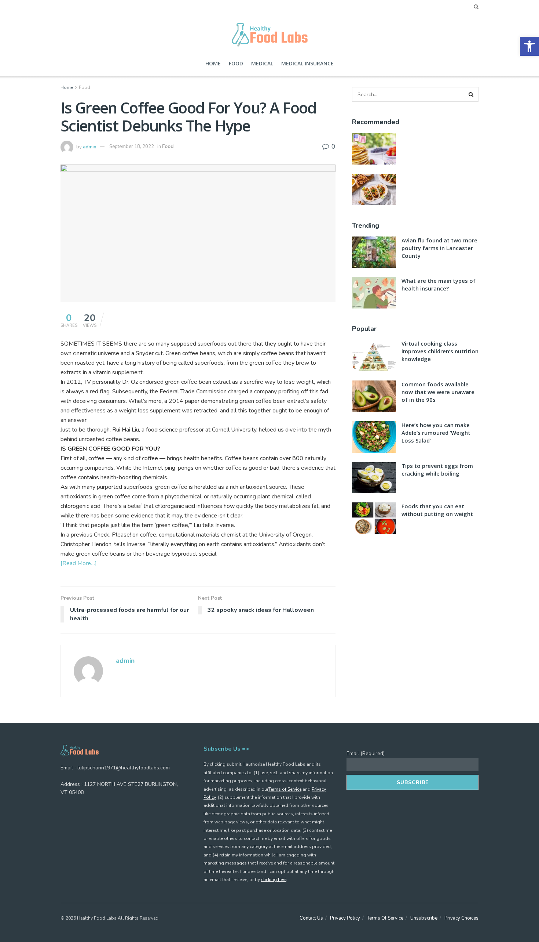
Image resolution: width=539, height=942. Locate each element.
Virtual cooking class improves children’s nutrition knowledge (440, 351)
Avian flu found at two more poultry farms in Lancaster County (439, 248)
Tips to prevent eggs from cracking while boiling (437, 469)
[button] (529, 46)
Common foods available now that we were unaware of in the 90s (438, 391)
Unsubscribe (423, 918)
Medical (262, 63)
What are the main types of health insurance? (439, 284)
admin (89, 146)
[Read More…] (78, 563)
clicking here (273, 880)
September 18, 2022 (131, 146)
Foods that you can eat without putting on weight (437, 509)
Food (236, 63)
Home (213, 63)
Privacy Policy (345, 918)
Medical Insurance (307, 63)
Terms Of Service (385, 918)
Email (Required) (365, 753)
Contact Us (311, 918)
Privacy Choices (461, 918)
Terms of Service (284, 789)
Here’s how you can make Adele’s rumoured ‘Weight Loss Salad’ (436, 432)
